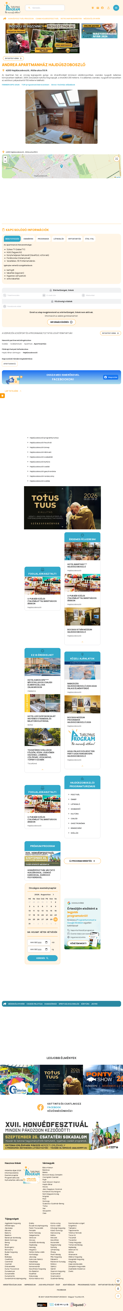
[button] (61, 166)
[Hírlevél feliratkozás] (92, 7)
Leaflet (118, 177)
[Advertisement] (61, 414)
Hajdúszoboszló (20, 70)
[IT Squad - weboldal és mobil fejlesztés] (78, 1305)
